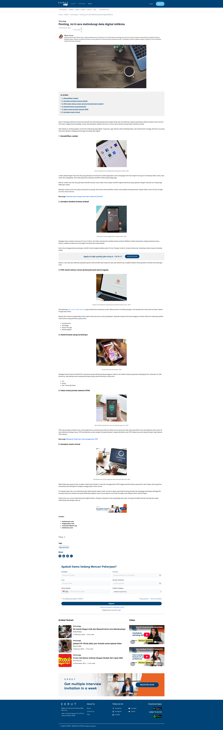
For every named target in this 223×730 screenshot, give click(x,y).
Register (111, 604)
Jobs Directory (104, 9)
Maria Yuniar (68, 35)
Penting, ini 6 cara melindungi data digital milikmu (96, 15)
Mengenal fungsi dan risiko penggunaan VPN (82, 439)
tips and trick (64, 547)
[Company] (63, 4)
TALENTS (73, 3)
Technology (63, 9)
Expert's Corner (80, 9)
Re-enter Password (118, 580)
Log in (151, 3)
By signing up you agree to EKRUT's (73, 599)
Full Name (64, 572)
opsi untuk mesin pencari (76, 309)
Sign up (160, 3)
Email (63, 580)
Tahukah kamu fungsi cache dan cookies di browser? (84, 196)
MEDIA (90, 3)
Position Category (118, 588)
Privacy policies (143, 599)
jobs (94, 9)
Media (66, 15)
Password (115, 572)
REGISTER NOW (132, 256)
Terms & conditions (156, 599)
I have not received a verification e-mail (112, 607)
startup (89, 9)
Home (61, 15)
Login (119, 610)
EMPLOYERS (82, 3)
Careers (71, 9)
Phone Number (65, 588)
